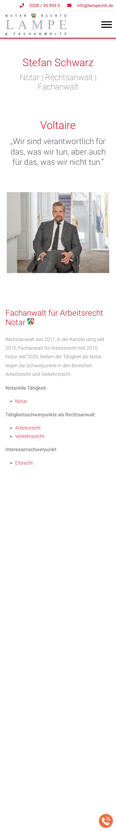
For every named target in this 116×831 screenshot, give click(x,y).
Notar (21, 401)
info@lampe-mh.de (95, 5)
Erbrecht (24, 463)
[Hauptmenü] (106, 25)
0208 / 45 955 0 (44, 5)
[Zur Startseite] (36, 33)
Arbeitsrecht (28, 428)
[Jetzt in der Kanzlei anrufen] (106, 821)
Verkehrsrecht (30, 436)
